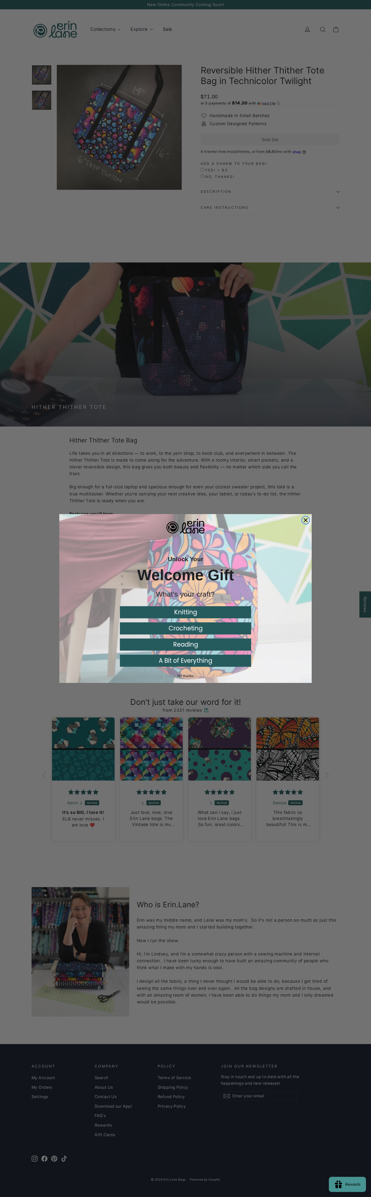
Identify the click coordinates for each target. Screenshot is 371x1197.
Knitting (185, 612)
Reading (185, 644)
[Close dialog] (306, 520)
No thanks (185, 676)
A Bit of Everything (185, 660)
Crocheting (186, 628)
